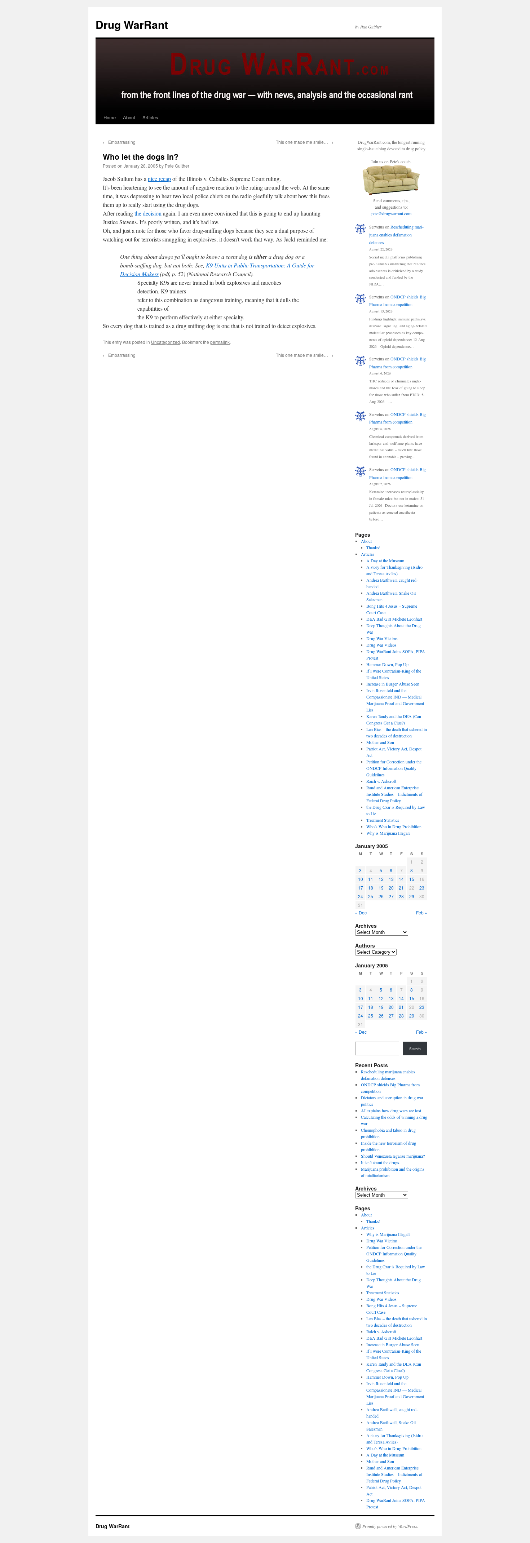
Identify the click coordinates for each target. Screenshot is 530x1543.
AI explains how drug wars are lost (391, 1110)
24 (360, 896)
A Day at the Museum (385, 560)
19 (381, 887)
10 (360, 879)
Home (109, 117)
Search (415, 1048)
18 (370, 887)
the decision (148, 213)
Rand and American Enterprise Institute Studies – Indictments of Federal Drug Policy (394, 794)
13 (391, 879)
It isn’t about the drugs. (380, 1162)
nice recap (159, 178)
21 (401, 887)
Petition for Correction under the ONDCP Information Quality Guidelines (393, 768)
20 (391, 887)
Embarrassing (119, 142)
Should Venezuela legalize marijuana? (393, 1156)
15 (411, 879)
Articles (150, 117)
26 (381, 896)
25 (370, 896)
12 (381, 879)
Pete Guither (177, 166)
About (129, 117)
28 (401, 896)
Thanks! (373, 547)
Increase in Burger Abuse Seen (392, 684)
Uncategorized (165, 342)
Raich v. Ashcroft (381, 781)
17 (360, 887)
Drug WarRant (132, 24)
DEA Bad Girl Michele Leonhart (394, 619)
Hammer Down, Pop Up (387, 664)
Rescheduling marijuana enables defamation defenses (396, 234)
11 (370, 879)
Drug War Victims (382, 638)
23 (421, 887)
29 (411, 896)
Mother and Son (380, 742)
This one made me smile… (305, 142)
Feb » (421, 912)
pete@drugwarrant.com (391, 213)
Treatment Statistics (382, 820)
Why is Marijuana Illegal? (388, 833)
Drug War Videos (381, 645)
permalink (220, 342)
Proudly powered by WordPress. (390, 1526)
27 (391, 896)
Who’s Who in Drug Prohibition (393, 826)
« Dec (361, 912)
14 (401, 879)
